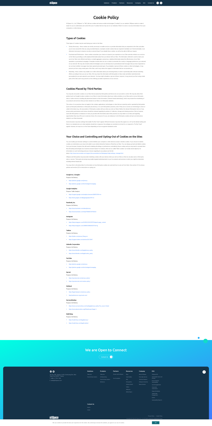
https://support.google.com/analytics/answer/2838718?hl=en (85, 194)
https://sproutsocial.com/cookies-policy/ (79, 281)
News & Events (142, 384)
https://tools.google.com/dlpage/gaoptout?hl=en (81, 197)
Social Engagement (156, 384)
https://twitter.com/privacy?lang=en (78, 236)
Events (153, 397)
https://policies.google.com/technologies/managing (82, 183)
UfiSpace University (143, 381)
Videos (127, 386)
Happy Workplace (156, 391)
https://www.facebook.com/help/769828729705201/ (82, 211)
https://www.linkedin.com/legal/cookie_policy (81, 253)
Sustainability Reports (157, 400)
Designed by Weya (157, 418)
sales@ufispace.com (56, 380)
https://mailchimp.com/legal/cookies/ (78, 323)
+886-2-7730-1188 (56, 378)
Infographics (129, 381)
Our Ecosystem (116, 378)
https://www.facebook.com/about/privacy (80, 208)
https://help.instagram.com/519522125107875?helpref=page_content (87, 222)
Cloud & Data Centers (92, 376)
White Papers (129, 391)
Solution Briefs (129, 384)
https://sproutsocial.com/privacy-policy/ (79, 278)
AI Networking (103, 376)
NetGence (102, 381)
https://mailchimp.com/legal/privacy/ (78, 320)
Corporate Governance (155, 388)
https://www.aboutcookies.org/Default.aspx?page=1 (83, 309)
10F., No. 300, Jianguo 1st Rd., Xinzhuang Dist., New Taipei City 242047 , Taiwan (63, 375)
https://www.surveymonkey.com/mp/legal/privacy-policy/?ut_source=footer (89, 306)
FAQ (127, 379)
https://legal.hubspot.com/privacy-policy (79, 292)
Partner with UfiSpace (118, 375)
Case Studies (129, 376)
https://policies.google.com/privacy (78, 180)
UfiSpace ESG (155, 374)
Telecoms (89, 374)
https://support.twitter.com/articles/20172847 (81, 239)
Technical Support (143, 379)
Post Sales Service (143, 376)
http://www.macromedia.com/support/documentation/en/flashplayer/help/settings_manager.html (96, 153)
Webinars (128, 389)
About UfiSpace (142, 374)
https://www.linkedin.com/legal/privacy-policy (81, 250)
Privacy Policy (151, 416)
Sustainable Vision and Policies (157, 377)
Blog (127, 374)
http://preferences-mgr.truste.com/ (78, 295)
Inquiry (88, 407)
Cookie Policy (159, 416)
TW (158, 3)
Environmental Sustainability (155, 381)
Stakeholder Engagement (155, 394)
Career (88, 409)
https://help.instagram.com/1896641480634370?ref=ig (83, 225)
